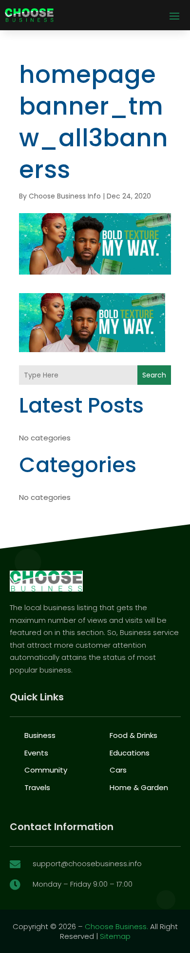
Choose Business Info (65, 196)
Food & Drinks (133, 735)
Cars (118, 770)
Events (36, 753)
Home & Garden (139, 787)
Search (154, 375)
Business (40, 735)
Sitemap (115, 936)
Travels (37, 787)
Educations (130, 753)
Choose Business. (116, 926)
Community (45, 770)
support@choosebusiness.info (87, 863)
